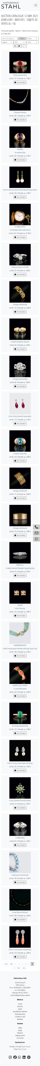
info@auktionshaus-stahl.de (22, 995)
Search (22, 38)
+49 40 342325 (17, 987)
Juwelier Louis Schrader (20, 685)
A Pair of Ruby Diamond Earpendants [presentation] (20, 416)
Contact (20, 1004)
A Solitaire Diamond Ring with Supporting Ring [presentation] (20, 568)
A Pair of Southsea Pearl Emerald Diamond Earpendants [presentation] (20, 189)
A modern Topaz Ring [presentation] (20, 453)
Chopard (20, 605)
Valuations (20, 1033)
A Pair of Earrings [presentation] (20, 608)
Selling (20, 1028)
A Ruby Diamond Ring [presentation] (20, 75)
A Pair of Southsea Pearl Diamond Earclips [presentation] (20, 763)
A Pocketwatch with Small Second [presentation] (20, 230)
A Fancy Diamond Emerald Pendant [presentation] (20, 800)
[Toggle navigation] (36, 5)
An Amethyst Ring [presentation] (20, 152)
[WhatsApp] (20, 1058)
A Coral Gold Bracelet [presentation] (20, 688)
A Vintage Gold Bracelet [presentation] (20, 304)
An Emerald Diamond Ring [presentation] (20, 726)
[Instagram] (11, 1058)
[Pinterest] (29, 1058)
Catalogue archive (20, 1035)
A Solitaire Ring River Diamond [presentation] (20, 341)
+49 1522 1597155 (23, 993)
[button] (15, 46)
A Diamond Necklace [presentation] (20, 112)
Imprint (20, 1009)
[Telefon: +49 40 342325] (36, 527)
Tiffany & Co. (20, 565)
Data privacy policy (20, 1014)
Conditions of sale (20, 1016)
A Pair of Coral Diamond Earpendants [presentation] (20, 949)
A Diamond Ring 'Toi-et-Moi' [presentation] (20, 267)
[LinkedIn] (25, 1058)
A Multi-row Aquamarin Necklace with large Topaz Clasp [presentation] (20, 648)
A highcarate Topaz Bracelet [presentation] (20, 875)
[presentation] (20, 62)
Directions (20, 1006)
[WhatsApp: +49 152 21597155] (36, 539)
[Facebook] (15, 1058)
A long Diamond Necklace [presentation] (20, 912)
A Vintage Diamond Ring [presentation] (20, 379)
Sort (23, 46)
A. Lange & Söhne (20, 226)
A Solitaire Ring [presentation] (20, 837)
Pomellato (20, 149)
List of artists (20, 1038)
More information (20, 82)
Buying (20, 1030)
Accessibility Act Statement (20, 1011)
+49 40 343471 (27, 987)
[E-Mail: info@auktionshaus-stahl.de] (36, 533)
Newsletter (20, 1019)
